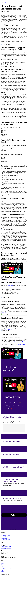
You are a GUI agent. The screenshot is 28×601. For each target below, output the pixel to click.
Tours (2, 567)
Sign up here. (4, 312)
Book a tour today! (18, 341)
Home (5, 2)
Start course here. (8, 329)
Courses (2, 566)
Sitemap (2, 571)
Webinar (3, 564)
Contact (2, 570)
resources (10, 285)
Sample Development (6, 568)
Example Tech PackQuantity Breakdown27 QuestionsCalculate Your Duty (6, 537)
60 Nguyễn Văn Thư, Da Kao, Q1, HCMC (6, 547)
